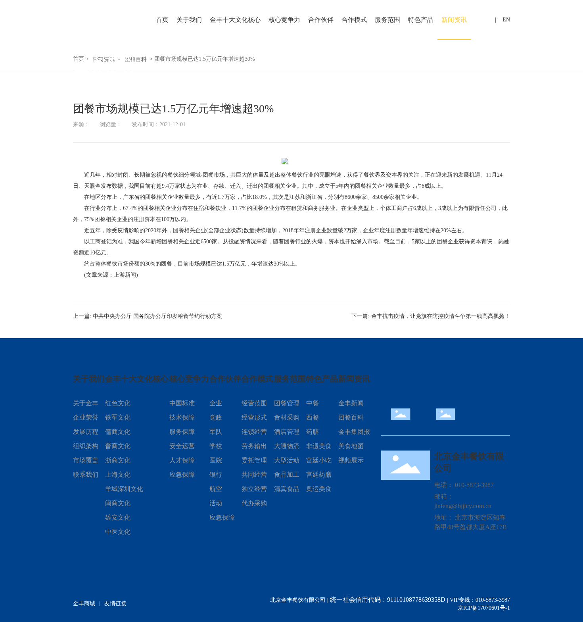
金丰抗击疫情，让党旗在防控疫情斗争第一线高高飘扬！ (440, 316)
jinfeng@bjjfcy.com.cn (462, 506)
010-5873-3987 (474, 484)
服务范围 (387, 19)
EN (506, 20)
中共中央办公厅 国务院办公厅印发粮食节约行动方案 (157, 316)
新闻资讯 (454, 19)
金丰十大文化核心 (235, 19)
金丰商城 (84, 604)
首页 (162, 19)
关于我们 (189, 19)
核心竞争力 (284, 19)
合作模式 (354, 19)
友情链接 (115, 604)
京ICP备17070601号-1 (484, 608)
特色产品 (420, 19)
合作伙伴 (321, 19)
